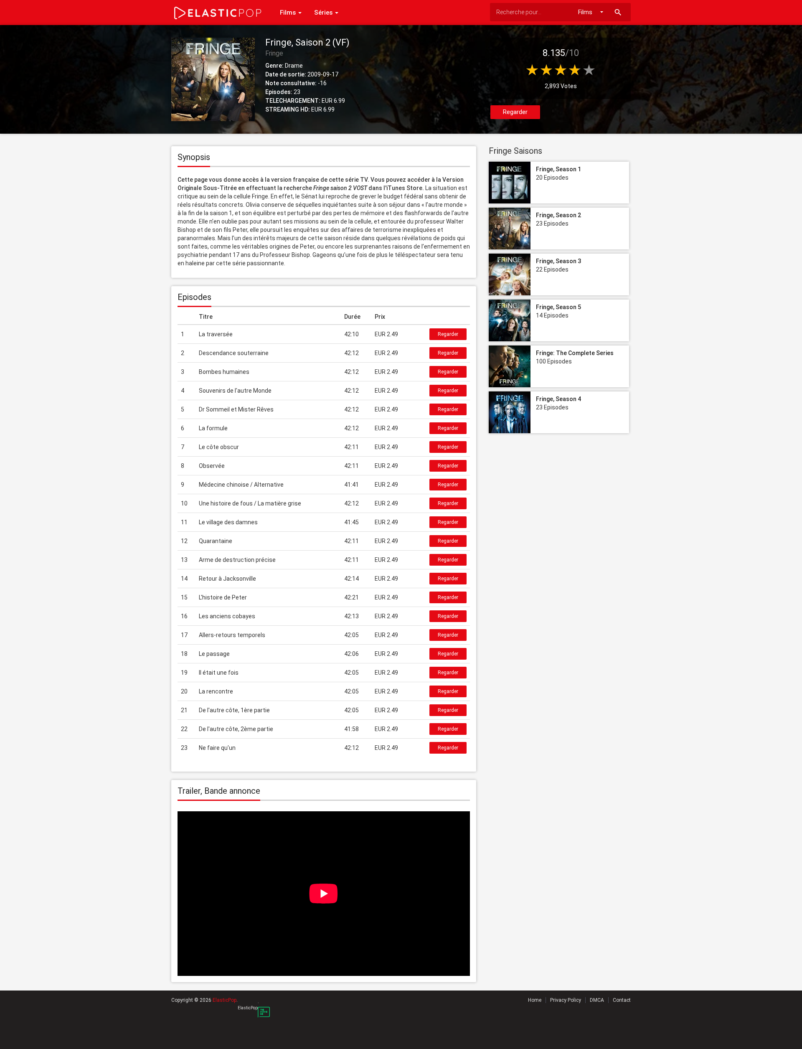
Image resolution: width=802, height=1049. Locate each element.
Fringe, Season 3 (558, 261)
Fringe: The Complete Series (575, 353)
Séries (324, 12)
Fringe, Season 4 (558, 399)
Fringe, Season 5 (558, 307)
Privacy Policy (565, 1000)
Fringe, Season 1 (558, 169)
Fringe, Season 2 (558, 215)
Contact (622, 1000)
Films (288, 12)
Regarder (515, 112)
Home (534, 1000)
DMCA (597, 1000)
